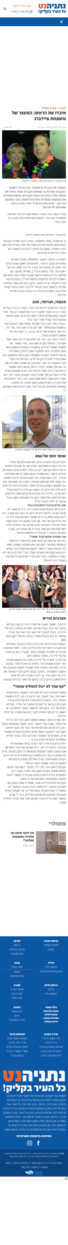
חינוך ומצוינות (17, 953)
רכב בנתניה (51, 1042)
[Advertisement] (34, 66)
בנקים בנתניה (17, 1055)
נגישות (35, 1167)
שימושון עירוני (17, 1034)
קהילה (17, 941)
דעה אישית (17, 1011)
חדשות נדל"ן (51, 967)
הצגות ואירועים (51, 1011)
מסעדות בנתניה (51, 1018)
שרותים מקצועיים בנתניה (51, 1047)
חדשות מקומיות (51, 945)
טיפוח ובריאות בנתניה (51, 1051)
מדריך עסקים (51, 1034)
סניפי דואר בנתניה (17, 1042)
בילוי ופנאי (51, 1007)
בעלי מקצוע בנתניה (51, 1038)
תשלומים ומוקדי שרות (17, 1038)
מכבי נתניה (17, 998)
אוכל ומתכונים (17, 976)
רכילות (51, 989)
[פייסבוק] (38, 1142)
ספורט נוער (17, 993)
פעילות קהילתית (17, 949)
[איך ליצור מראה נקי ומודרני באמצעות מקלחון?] (51, 842)
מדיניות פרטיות (20, 1163)
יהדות (17, 1015)
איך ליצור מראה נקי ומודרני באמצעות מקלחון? (22, 837)
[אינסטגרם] (29, 1142)
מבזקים (51, 949)
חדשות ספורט (17, 989)
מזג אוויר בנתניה (20, 11)
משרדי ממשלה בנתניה (17, 1051)
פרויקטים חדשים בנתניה (51, 971)
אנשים (17, 971)
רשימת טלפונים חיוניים (17, 1047)
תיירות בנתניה (51, 1021)
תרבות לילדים (51, 1014)
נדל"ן (51, 963)
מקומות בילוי (51, 993)
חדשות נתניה (51, 941)
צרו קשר (25, 1167)
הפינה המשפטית (17, 1019)
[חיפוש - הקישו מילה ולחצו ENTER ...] (4, 8)
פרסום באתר (37, 1163)
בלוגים (17, 1007)
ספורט (17, 985)
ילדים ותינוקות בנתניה (51, 1055)
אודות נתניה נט (54, 1163)
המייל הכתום (20, 6)
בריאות (17, 945)
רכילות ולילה (51, 985)
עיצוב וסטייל (17, 967)
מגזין (17, 963)
